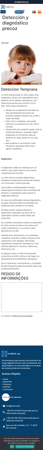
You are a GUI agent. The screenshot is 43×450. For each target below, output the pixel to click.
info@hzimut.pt (21, 2)
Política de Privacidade (22, 316)
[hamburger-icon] (3, 11)
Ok (12, 446)
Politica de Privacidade (25, 446)
